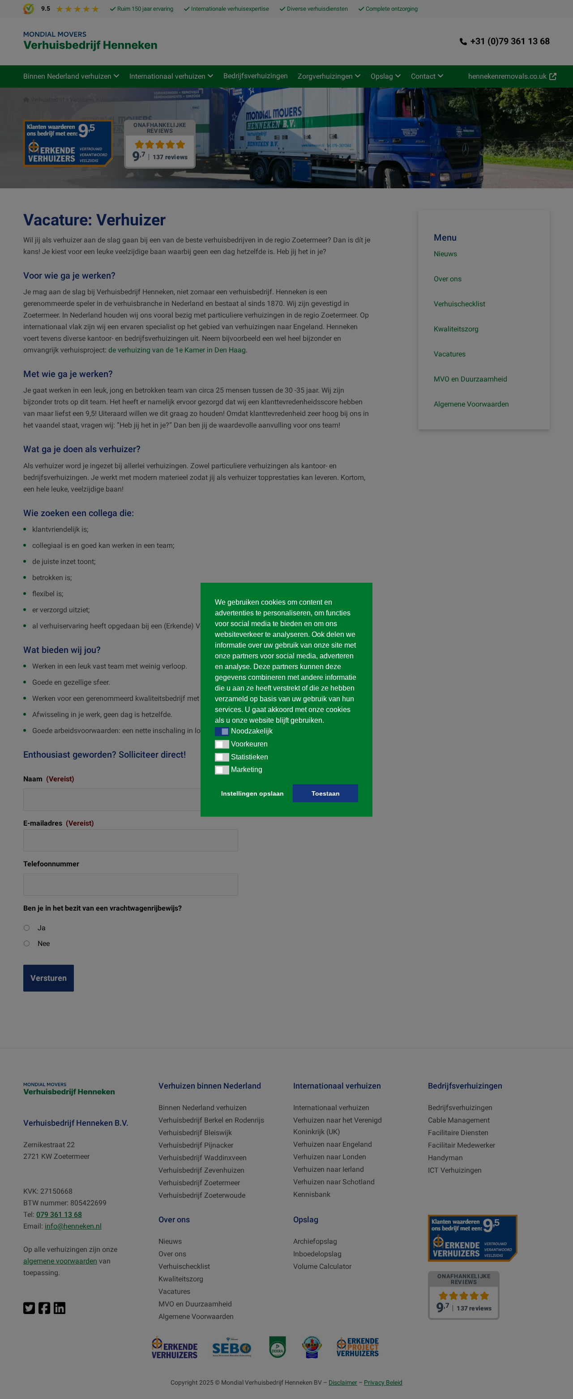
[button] (222, 731)
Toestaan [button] (326, 793)
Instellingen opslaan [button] (252, 793)
